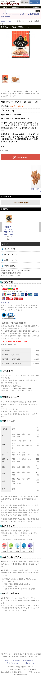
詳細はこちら (6, 303)
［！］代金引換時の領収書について (14, 341)
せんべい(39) (9, 249)
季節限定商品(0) (10, 266)
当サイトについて (9, 270)
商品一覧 (16, 661)
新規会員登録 (28, 661)
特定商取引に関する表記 (12, 273)
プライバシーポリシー (11, 275)
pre (1, 227)
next (40, 227)
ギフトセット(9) (10, 254)
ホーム (7, 661)
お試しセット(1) (10, 260)
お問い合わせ (24, 270)
